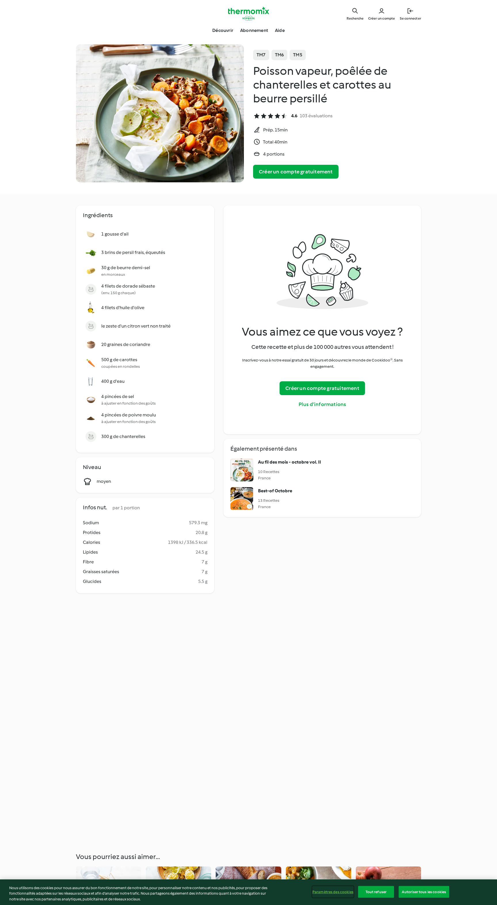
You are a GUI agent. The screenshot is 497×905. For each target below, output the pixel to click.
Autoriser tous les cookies (424, 891)
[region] (248, 892)
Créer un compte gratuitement (296, 172)
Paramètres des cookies (332, 891)
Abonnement (254, 30)
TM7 (261, 55)
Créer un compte (381, 18)
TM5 (297, 55)
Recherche (355, 18)
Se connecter (410, 18)
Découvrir (222, 30)
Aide (280, 30)
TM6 (279, 55)
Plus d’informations (322, 404)
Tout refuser (376, 891)
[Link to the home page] (248, 14)
